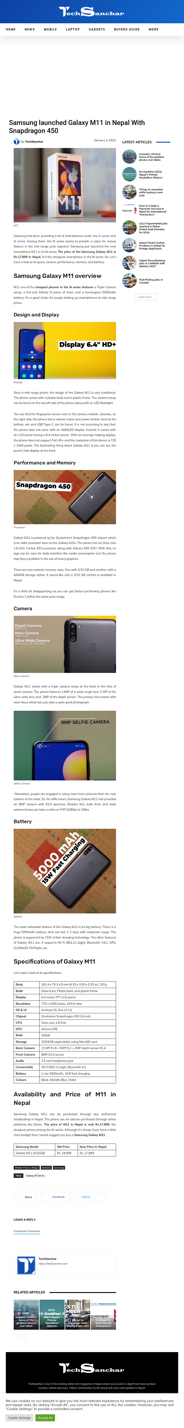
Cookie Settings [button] (19, 1417)
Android (46, 1167)
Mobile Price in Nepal (26, 1167)
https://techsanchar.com (53, 1264)
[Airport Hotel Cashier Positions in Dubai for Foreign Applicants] (129, 245)
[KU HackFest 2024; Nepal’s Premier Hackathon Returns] (129, 174)
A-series (104, 236)
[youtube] (71, 1270)
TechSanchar (34, 141)
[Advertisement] (92, 69)
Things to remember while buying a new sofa (78, 1323)
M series (19, 241)
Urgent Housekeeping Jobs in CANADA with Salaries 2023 (152, 263)
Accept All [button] (45, 1417)
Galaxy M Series (35, 1175)
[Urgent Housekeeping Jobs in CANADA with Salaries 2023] (129, 263)
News (25, 1313)
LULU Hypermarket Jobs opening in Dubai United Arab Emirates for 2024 (153, 228)
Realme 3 (20, 596)
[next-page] (23, 1337)
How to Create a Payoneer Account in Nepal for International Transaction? (103, 1320)
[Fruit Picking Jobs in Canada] (129, 280)
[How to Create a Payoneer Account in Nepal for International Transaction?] (129, 210)
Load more (145, 297)
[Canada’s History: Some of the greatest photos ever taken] (129, 156)
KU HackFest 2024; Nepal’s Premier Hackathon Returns (52, 1320)
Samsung (59, 1167)
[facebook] (40, 1270)
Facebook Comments (27, 1231)
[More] (100, 1196)
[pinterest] (56, 1270)
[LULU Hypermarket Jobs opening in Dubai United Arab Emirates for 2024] (129, 227)
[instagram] (48, 1270)
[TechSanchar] (17, 141)
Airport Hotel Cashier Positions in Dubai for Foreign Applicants (152, 245)
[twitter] (64, 1270)
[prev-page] (16, 1337)
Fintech (103, 1310)
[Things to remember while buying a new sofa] (129, 192)
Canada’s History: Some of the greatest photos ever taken (26, 1322)
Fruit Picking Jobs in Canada (151, 281)
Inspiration (77, 1316)
